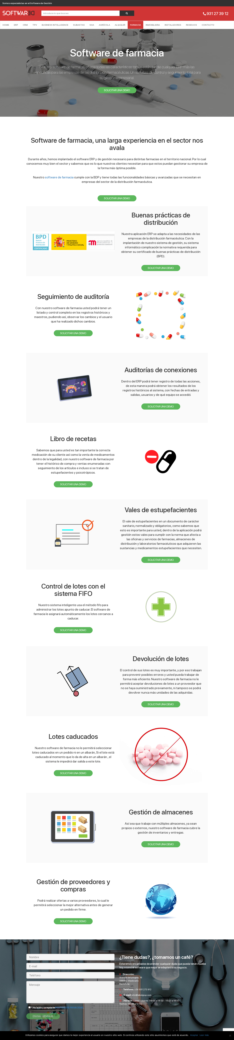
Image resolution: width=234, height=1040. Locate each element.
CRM (25, 25)
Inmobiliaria (153, 25)
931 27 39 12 (217, 13)
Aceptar (194, 1035)
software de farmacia (59, 177)
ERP (16, 25)
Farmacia (135, 25)
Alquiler (120, 25)
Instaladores (173, 25)
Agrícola (104, 25)
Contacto (208, 25)
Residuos (191, 25)
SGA (91, 25)
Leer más (204, 1035)
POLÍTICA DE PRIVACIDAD (69, 1007)
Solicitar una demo (117, 90)
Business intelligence (55, 25)
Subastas (79, 25)
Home (6, 25)
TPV (34, 25)
